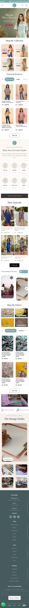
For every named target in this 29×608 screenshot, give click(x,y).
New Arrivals (14, 524)
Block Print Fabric (10, 330)
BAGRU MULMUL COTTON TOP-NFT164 (7, 102)
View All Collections (14, 196)
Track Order (14, 557)
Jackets (14, 537)
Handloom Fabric (23, 330)
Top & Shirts (14, 531)
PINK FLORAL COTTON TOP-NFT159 (21, 126)
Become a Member (14, 598)
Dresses (14, 540)
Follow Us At (24, 271)
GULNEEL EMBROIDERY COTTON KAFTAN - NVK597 (7, 229)
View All (14, 135)
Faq (14, 560)
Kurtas (14, 534)
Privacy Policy (14, 578)
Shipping (14, 569)
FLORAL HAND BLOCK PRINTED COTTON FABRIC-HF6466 (6, 380)
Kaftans (18, 79)
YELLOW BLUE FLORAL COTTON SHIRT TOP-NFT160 (7, 126)
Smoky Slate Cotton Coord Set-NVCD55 (20, 257)
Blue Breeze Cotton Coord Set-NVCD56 (6, 257)
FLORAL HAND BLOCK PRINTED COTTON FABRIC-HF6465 (20, 380)
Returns (14, 572)
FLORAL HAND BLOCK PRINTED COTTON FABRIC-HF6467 (20, 354)
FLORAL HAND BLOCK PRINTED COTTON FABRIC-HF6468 (6, 354)
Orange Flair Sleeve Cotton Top (20, 102)
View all (14, 265)
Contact (14, 551)
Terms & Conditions (14, 581)
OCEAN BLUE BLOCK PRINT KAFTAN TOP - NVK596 (20, 229)
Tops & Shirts (9, 79)
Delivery (14, 575)
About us (14, 548)
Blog (14, 554)
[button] (2, 5)
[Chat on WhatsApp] (3, 604)
